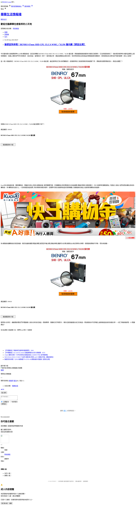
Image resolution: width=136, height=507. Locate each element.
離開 (10, 503)
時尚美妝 (16, 28)
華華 (2, 370)
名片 (5, 36)
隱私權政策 (78, 481)
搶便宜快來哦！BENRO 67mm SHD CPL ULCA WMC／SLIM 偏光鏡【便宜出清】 (45, 44)
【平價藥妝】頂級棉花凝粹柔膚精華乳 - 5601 (19, 350)
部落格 (6, 34)
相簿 (5, 32)
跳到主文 (4, 19)
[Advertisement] (52, 162)
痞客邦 (11, 380)
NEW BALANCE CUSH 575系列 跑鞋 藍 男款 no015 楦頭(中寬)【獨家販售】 (29, 357)
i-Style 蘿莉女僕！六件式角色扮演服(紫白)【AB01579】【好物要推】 (26, 355)
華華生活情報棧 (11, 14)
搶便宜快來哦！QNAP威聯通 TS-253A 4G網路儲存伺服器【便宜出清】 (27, 359)
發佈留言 (3, 404)
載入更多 (3, 392)
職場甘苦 (15, 386)
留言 (15, 380)
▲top (2, 389)
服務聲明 (85, 481)
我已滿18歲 (4, 503)
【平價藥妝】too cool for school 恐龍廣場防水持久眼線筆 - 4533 (24, 352)
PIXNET (54, 481)
